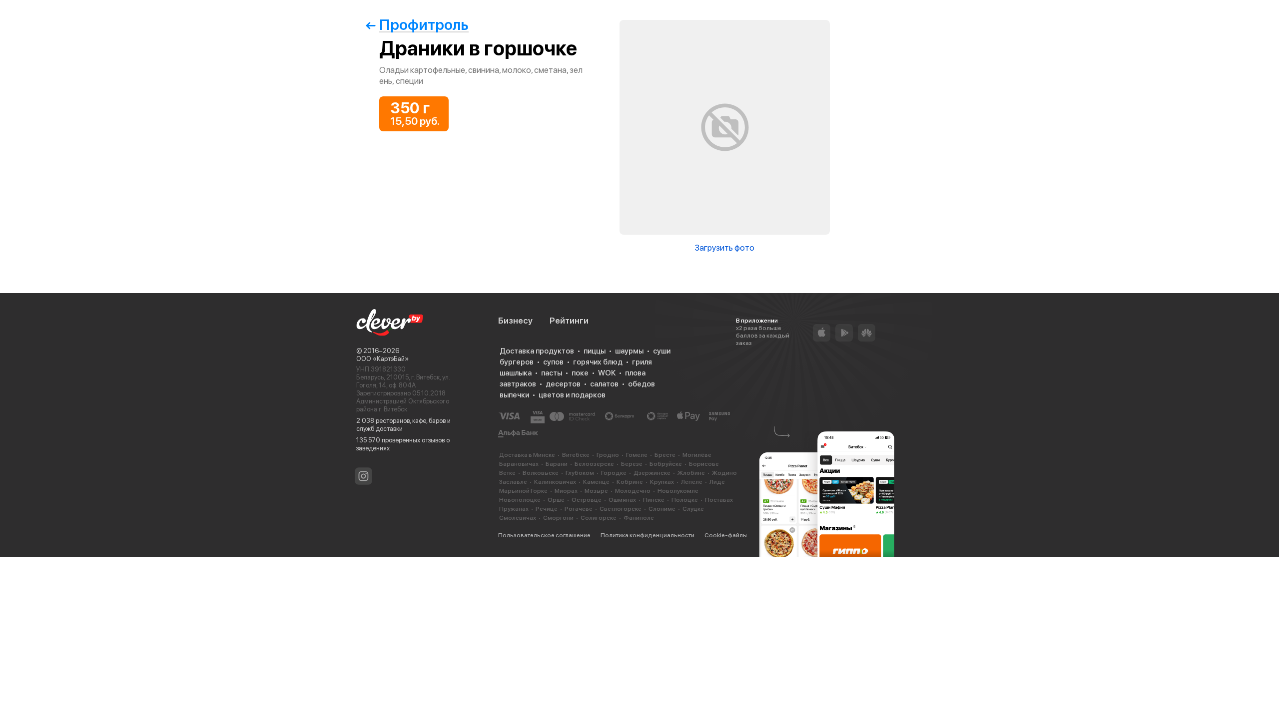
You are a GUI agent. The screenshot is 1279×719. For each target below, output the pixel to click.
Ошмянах (622, 499)
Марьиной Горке (523, 490)
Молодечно (632, 490)
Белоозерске (594, 463)
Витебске (576, 454)
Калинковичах (555, 481)
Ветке (507, 472)
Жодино (724, 472)
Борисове (704, 463)
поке (580, 372)
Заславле (513, 481)
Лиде (717, 481)
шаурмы (629, 351)
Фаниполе (639, 517)
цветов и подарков (572, 394)
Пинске (653, 499)
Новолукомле (677, 490)
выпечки (514, 394)
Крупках (662, 481)
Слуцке (693, 508)
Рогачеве (579, 508)
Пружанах (514, 508)
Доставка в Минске (527, 454)
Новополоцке (520, 499)
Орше (556, 499)
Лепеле (691, 481)
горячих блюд (598, 362)
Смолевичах (517, 517)
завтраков (518, 383)
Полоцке (684, 499)
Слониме (661, 508)
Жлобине (691, 472)
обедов (641, 383)
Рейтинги (569, 321)
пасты (551, 372)
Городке (614, 472)
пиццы (595, 351)
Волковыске (541, 472)
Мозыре (596, 490)
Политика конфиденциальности (647, 535)
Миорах (566, 490)
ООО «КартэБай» (382, 358)
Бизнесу (515, 321)
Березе (631, 463)
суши (661, 351)
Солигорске (599, 517)
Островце (587, 499)
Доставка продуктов (537, 351)
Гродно (608, 454)
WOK (607, 372)
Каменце (596, 481)
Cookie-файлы (725, 535)
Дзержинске (652, 472)
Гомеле (636, 454)
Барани (557, 463)
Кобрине (630, 481)
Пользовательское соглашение (544, 535)
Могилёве (696, 454)
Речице (547, 508)
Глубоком (580, 472)
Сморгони (558, 517)
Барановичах (519, 463)
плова (635, 372)
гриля (642, 362)
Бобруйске (665, 463)
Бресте (664, 454)
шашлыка (516, 372)
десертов (563, 383)
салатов (604, 383)
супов (553, 362)
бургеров (517, 362)
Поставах (719, 499)
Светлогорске (620, 508)
